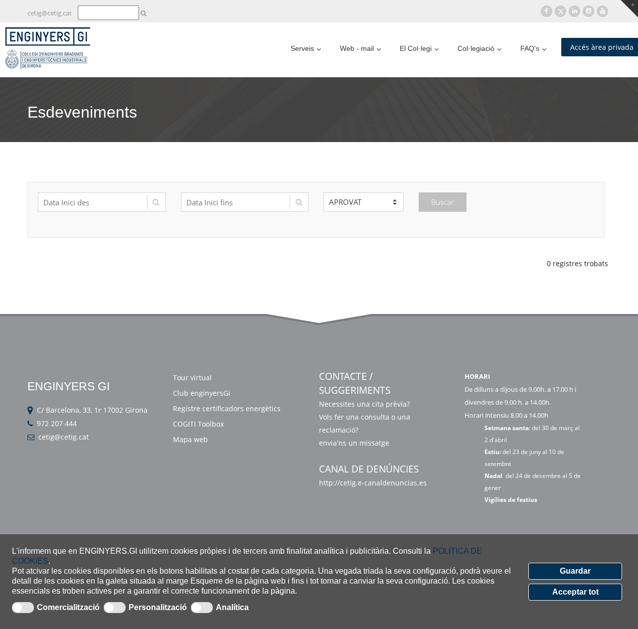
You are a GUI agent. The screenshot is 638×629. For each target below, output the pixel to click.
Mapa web (190, 439)
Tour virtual (192, 377)
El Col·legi (416, 48)
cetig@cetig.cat (49, 12)
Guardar (575, 571)
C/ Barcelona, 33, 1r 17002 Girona (92, 410)
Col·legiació (476, 48)
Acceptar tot (575, 592)
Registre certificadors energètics (227, 408)
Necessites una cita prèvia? (364, 404)
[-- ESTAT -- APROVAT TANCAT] (363, 202)
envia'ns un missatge (355, 443)
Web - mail (357, 48)
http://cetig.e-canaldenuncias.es (373, 482)
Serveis (302, 48)
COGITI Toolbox (198, 424)
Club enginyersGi (201, 393)
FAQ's (529, 48)
